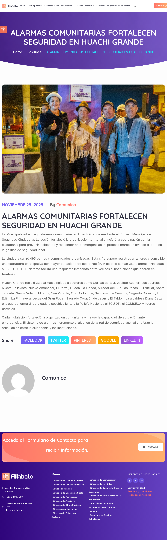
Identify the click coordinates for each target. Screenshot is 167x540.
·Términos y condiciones (139, 491)
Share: (8, 340)
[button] (3, 29)
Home (17, 52)
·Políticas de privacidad (139, 495)
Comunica (66, 204)
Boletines (34, 52)
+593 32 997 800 (14, 497)
